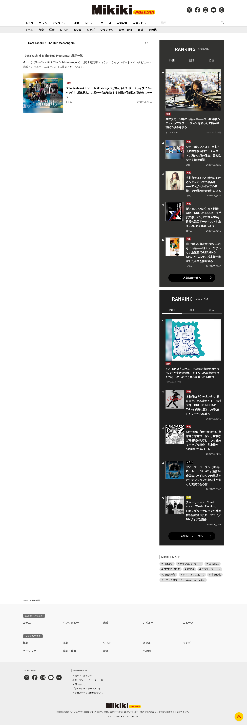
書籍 (140, 30)
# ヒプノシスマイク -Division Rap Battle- (183, 580)
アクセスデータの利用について (87, 693)
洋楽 (52, 30)
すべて (29, 30)
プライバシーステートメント (86, 688)
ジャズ (91, 30)
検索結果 (36, 600)
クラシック (107, 30)
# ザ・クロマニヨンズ (192, 574)
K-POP (64, 30)
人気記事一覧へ (192, 277)
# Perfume (167, 563)
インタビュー (60, 23)
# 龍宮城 (189, 569)
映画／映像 (125, 30)
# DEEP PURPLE (170, 569)
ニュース (106, 23)
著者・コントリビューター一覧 (87, 680)
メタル (77, 30)
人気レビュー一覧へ (192, 536)
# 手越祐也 (215, 574)
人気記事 (122, 23)
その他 (153, 30)
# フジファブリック (209, 569)
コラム (43, 23)
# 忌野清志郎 (168, 574)
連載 (76, 23)
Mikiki (25, 600)
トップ (29, 23)
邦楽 (41, 30)
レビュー (90, 23)
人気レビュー (141, 23)
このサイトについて (82, 676)
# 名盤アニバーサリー (189, 563)
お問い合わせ (79, 684)
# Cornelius (213, 563)
